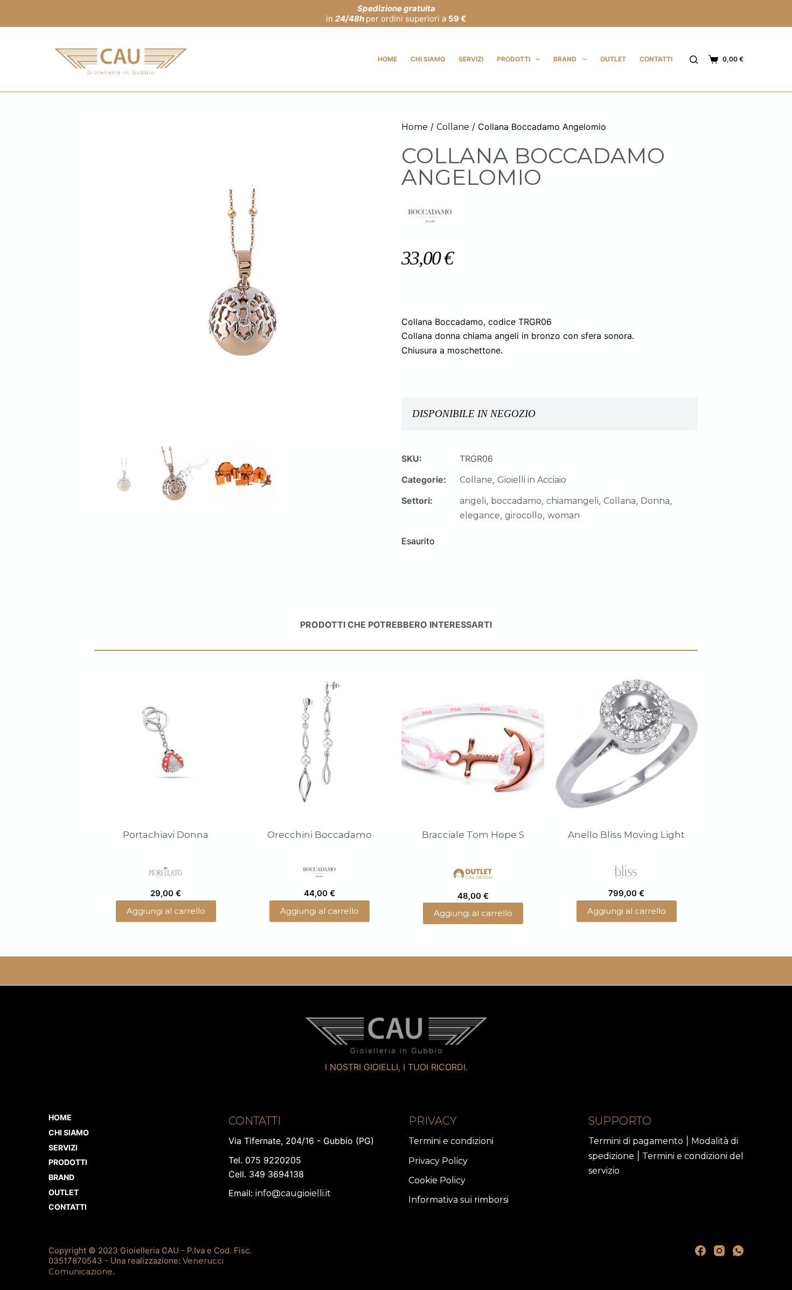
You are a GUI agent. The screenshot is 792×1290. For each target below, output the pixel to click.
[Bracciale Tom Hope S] (472, 743)
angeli (473, 501)
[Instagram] (719, 1250)
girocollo (524, 515)
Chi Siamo (428, 59)
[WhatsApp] (738, 1250)
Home (387, 59)
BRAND (564, 59)
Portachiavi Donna (166, 834)
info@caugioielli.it (293, 1193)
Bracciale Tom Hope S (473, 834)
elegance (480, 515)
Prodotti (513, 59)
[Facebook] (700, 1250)
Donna (655, 501)
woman (563, 515)
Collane (452, 127)
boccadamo (516, 501)
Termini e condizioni (451, 1141)
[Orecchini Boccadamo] (319, 743)
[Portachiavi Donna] (165, 743)
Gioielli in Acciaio (531, 480)
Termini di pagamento (635, 1141)
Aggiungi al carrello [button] (166, 911)
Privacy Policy (438, 1161)
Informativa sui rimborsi (458, 1200)
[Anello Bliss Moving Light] (626, 743)
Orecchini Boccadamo (319, 834)
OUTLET (613, 59)
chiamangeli (572, 501)
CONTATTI (656, 59)
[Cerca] (694, 60)
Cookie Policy (437, 1180)
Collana (619, 501)
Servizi (470, 59)
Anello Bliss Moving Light (626, 834)
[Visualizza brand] (429, 214)
